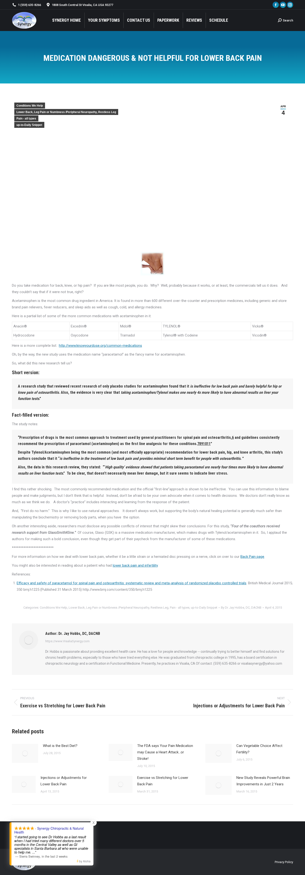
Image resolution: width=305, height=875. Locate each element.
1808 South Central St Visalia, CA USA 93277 (82, 5)
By (241, 607)
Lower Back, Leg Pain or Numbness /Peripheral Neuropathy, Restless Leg (66, 112)
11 (209, 443)
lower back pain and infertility (135, 565)
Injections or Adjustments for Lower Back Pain (64, 781)
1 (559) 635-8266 (29, 5)
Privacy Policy (284, 862)
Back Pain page (252, 556)
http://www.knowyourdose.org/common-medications (100, 345)
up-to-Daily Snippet (29, 125)
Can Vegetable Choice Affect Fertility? (259, 749)
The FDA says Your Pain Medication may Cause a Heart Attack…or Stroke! (165, 752)
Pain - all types (26, 118)
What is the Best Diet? (60, 746)
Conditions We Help (29, 105)
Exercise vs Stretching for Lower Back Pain (162, 781)
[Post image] (25, 753)
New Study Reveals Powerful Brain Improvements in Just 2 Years (263, 781)
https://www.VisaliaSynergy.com (67, 641)
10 (205, 443)
